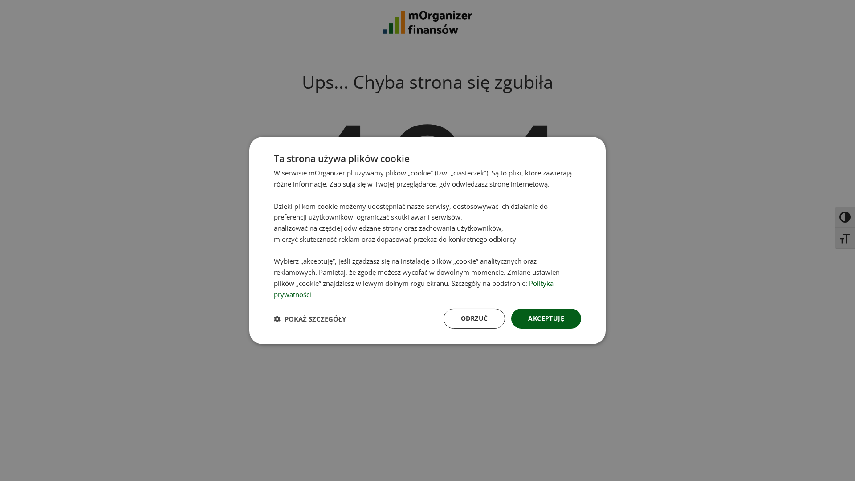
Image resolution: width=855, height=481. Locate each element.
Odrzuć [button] (474, 318)
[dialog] (427, 240)
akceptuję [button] (546, 318)
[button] (310, 319)
